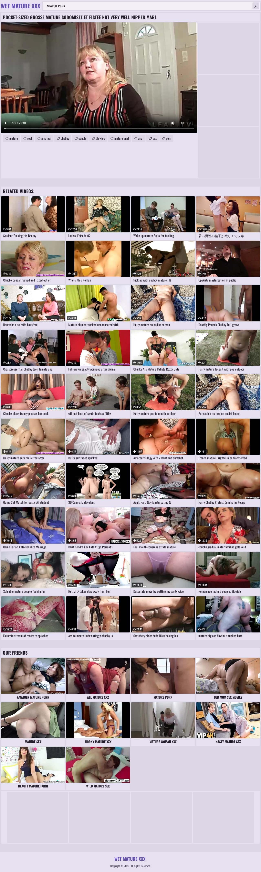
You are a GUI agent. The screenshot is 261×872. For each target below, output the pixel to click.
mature (13, 138)
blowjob (100, 138)
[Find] (255, 5)
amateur (46, 138)
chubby (65, 138)
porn (168, 138)
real (29, 138)
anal (140, 138)
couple (82, 138)
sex (155, 138)
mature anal (121, 138)
